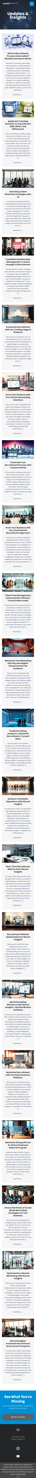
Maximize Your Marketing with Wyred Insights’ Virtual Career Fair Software (18, 664)
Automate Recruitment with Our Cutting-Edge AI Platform (18, 330)
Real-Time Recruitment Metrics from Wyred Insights (18, 869)
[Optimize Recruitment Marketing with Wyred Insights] (18, 1260)
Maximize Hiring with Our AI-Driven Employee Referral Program (18, 1145)
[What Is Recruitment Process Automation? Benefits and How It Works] (18, 41)
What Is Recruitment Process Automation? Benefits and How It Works (18, 56)
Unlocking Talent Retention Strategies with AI (18, 194)
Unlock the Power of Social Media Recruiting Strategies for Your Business (18, 1211)
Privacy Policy (21, 1474)
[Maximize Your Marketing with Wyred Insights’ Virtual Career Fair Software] (18, 648)
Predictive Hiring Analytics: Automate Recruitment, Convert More (18, 735)
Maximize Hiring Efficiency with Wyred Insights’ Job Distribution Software (18, 1006)
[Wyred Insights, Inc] (10, 4)
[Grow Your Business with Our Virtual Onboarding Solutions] (18, 382)
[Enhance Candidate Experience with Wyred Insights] (18, 786)
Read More (18, 95)
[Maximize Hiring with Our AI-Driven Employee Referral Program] (18, 1129)
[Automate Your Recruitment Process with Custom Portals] (18, 449)
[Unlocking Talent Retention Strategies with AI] (18, 179)
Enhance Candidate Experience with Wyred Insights (18, 801)
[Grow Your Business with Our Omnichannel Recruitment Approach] (18, 515)
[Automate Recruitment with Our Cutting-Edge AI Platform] (18, 314)
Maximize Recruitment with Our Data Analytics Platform (18, 1075)
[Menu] (18, 1430)
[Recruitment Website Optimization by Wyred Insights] (18, 921)
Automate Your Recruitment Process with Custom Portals (18, 465)
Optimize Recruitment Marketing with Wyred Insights (18, 1276)
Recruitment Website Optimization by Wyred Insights (18, 937)
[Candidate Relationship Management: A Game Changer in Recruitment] (18, 246)
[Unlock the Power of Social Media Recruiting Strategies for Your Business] (18, 1195)
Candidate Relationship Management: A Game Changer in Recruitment (18, 262)
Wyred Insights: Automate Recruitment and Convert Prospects (18, 1343)
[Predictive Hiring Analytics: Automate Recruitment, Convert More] (18, 718)
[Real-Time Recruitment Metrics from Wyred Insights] (18, 853)
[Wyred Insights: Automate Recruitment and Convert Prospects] (18, 1328)
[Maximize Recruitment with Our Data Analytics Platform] (18, 1059)
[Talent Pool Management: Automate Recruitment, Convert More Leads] (18, 582)
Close (18, 1476)
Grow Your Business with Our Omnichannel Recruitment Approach (18, 530)
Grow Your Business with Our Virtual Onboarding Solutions (18, 397)
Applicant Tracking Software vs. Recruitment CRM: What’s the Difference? (18, 125)
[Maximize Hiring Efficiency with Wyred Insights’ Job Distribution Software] (18, 989)
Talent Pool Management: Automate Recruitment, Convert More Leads (18, 598)
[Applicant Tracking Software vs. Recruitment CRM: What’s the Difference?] (18, 109)
